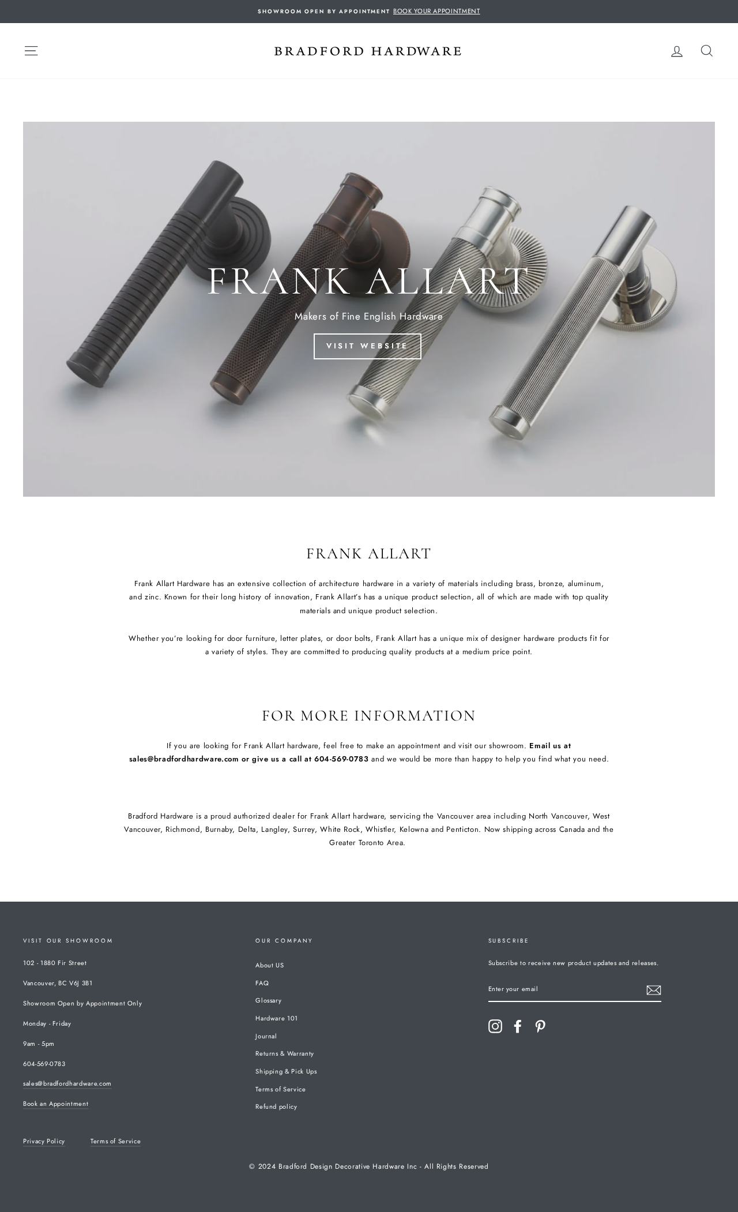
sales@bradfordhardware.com (67, 1083)
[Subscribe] (653, 990)
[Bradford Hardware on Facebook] (518, 1026)
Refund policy (276, 1106)
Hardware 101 (276, 1018)
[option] (369, 11)
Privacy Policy (44, 1141)
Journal (266, 1036)
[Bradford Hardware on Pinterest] (540, 1026)
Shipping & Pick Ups (286, 1071)
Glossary (268, 1000)
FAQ (262, 983)
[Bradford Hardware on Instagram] (495, 1026)
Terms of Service (280, 1089)
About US (269, 965)
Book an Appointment (55, 1103)
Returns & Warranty (284, 1053)
